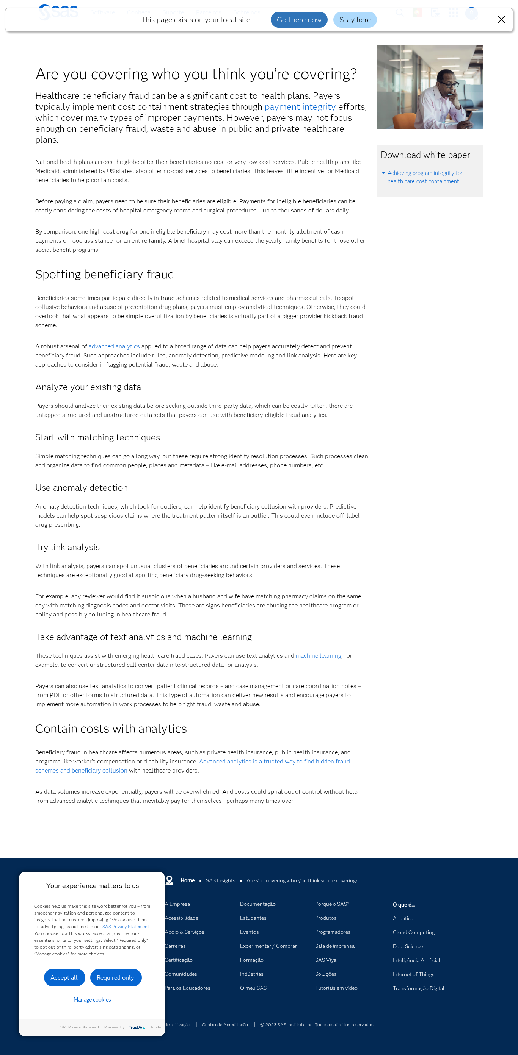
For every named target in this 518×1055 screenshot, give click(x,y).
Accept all (64, 977)
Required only (115, 977)
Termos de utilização (169, 1024)
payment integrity (300, 106)
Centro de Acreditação (225, 1024)
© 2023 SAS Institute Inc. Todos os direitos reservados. (317, 1024)
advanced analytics (114, 346)
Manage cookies (92, 999)
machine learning (318, 655)
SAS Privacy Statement (125, 926)
